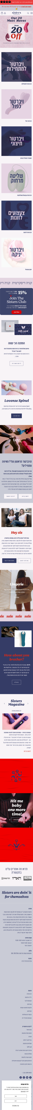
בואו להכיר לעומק (24, 558)
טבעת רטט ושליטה (27, 1012)
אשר (16, 1096)
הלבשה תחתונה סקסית (26, 1006)
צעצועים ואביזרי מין (27, 1016)
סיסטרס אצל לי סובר (9, 558)
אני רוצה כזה (16, 414)
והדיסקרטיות (20, 549)
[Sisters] (16, 11)
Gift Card (29, 1045)
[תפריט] (31, 11)
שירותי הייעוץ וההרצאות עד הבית (24, 1048)
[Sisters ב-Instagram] (24, 1075)
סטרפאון (29, 1009)
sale (5, 614)
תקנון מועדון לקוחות (27, 1055)
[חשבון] (6, 11)
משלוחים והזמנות (27, 1041)
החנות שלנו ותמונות (27, 1031)
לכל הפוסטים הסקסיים (16, 708)
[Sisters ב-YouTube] (27, 1075)
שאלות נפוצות (28, 1052)
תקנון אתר (23, 1091)
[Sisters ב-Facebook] (30, 1075)
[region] (16, 2)
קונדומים (29, 1002)
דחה (16, 1101)
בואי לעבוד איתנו (27, 1038)
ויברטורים (29, 992)
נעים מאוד (29, 1028)
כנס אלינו (16, 680)
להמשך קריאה (25, 494)
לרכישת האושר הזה (16, 361)
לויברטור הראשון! (11, 494)
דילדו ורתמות (28, 995)
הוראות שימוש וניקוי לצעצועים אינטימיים (22, 1059)
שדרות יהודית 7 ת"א (27, 959)
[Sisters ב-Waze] (20, 1075)
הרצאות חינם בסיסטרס (26, 1062)
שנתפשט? (16, 595)
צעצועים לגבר (28, 999)
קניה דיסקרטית (11, 280)
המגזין (30, 1034)
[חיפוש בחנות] (27, 11)
